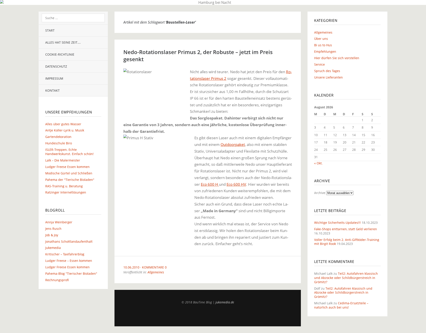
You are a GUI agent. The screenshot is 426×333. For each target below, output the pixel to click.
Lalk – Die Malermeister (62, 160)
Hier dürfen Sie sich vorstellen (336, 58)
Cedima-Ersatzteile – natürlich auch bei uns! (341, 305)
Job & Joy (51, 235)
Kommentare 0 (154, 267)
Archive (319, 193)
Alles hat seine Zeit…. (63, 42)
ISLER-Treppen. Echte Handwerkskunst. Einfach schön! (69, 151)
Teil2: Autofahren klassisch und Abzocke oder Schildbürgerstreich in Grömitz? (346, 277)
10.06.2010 (131, 267)
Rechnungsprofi (57, 280)
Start (50, 30)
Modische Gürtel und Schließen (68, 173)
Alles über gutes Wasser (63, 124)
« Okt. (318, 163)
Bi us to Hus (323, 45)
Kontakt (52, 90)
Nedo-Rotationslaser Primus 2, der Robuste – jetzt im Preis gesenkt (198, 55)
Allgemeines (156, 272)
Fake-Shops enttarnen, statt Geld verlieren (345, 229)
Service (319, 64)
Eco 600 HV (236, 184)
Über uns (321, 38)
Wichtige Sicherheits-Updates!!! (337, 222)
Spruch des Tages (327, 71)
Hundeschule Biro (58, 143)
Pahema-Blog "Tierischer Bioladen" (71, 273)
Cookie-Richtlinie (59, 54)
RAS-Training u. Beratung (64, 186)
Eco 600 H (210, 184)
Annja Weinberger (58, 222)
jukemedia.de (224, 302)
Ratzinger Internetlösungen (65, 192)
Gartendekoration (58, 137)
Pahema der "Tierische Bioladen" (69, 180)
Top (207, 315)
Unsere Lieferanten (328, 77)
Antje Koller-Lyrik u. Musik (64, 130)
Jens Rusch (53, 228)
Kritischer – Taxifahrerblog (64, 254)
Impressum (54, 78)
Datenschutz (56, 66)
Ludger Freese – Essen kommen (68, 260)
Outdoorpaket (233, 144)
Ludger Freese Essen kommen (67, 167)
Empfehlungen (325, 51)
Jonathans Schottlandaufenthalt (69, 241)
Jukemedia (53, 248)
